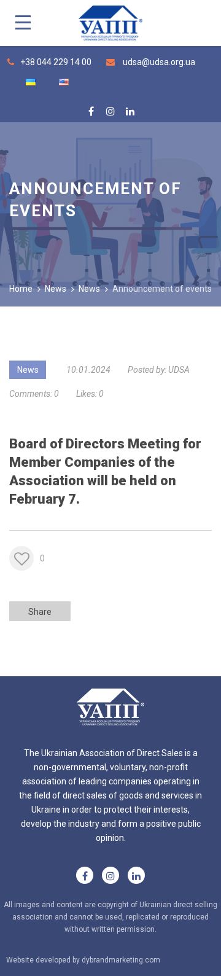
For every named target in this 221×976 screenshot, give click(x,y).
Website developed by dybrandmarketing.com (83, 960)
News (28, 370)
